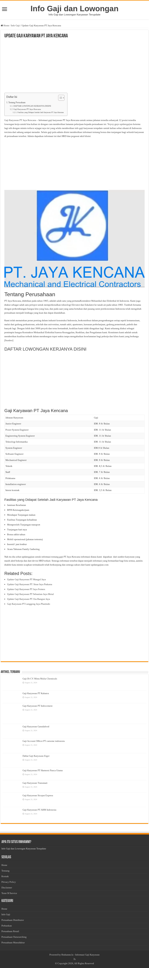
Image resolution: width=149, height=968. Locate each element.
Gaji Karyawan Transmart (35, 783)
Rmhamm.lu (67, 954)
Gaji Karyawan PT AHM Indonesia (39, 809)
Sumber (9, 340)
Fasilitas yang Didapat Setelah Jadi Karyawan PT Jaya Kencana (40, 112)
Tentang (5, 870)
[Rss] (74, 959)
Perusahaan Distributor (12, 920)
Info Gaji (15, 25)
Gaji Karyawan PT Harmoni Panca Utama (43, 770)
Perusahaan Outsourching (14, 937)
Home (6, 25)
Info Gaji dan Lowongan (74, 8)
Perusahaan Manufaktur (13, 942)
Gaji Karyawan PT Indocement (38, 705)
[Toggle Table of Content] (59, 98)
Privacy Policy (8, 882)
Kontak (5, 876)
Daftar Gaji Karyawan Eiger (36, 756)
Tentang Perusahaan (16, 102)
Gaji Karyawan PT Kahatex (36, 693)
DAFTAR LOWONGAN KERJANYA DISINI (32, 106)
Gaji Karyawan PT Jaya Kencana (27, 109)
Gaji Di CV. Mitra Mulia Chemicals (40, 678)
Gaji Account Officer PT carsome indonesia (44, 741)
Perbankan (6, 925)
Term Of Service (9, 893)
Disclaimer (6, 887)
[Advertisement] (74, 65)
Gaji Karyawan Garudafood (36, 726)
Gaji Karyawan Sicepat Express (38, 795)
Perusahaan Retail (10, 931)
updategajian (126, 124)
